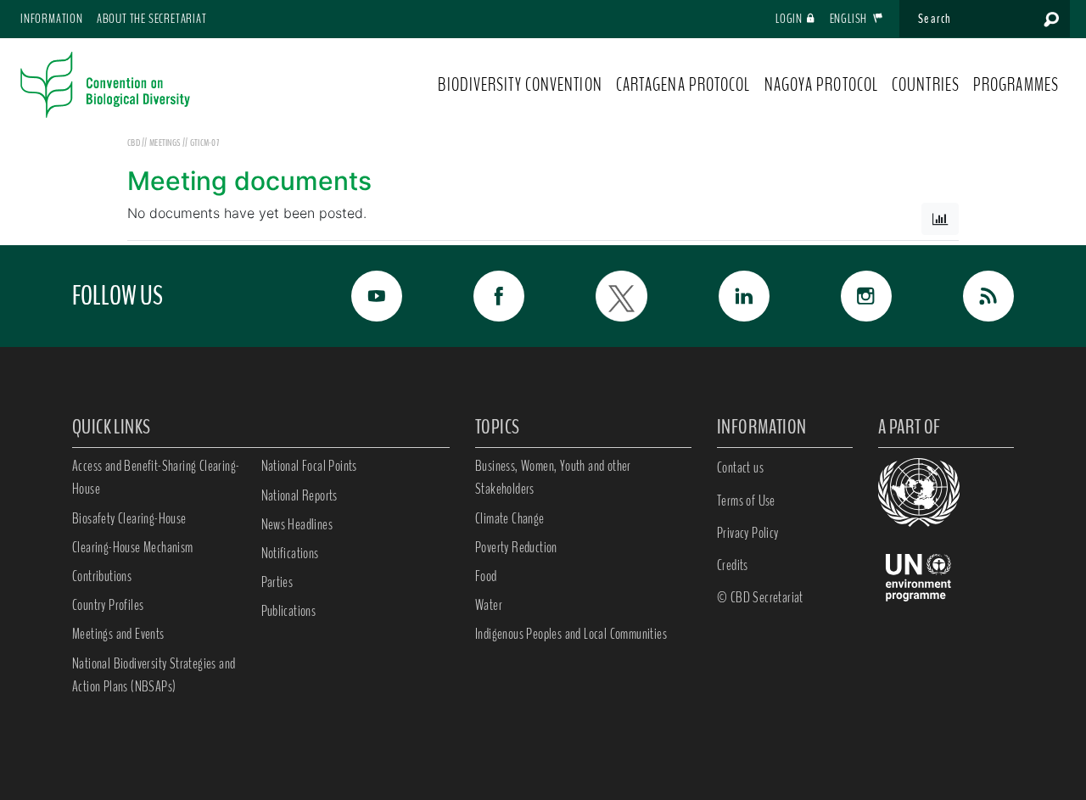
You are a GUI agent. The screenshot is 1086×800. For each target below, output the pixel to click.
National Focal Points (309, 466)
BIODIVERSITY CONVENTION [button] (520, 85)
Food (486, 576)
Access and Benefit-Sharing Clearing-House (155, 477)
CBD (133, 142)
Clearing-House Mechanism (132, 547)
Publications (288, 611)
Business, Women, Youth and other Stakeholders (553, 477)
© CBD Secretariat (760, 597)
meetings (165, 142)
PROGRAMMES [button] (1016, 85)
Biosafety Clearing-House (129, 518)
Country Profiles (107, 605)
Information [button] (51, 18)
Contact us (740, 467)
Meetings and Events (118, 634)
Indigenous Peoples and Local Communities (571, 634)
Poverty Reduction (516, 547)
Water (488, 605)
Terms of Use (746, 500)
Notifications (290, 553)
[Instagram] (847, 296)
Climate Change (510, 518)
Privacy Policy (748, 533)
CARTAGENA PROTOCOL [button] (683, 85)
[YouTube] (358, 296)
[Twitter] (602, 296)
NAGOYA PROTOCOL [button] (821, 85)
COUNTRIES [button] (926, 85)
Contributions (102, 576)
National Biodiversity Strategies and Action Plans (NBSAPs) (153, 675)
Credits (732, 565)
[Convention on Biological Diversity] (105, 84)
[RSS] (970, 296)
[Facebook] (480, 296)
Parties (277, 582)
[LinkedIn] (725, 296)
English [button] (850, 18)
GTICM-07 (204, 142)
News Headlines (297, 524)
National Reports (299, 495)
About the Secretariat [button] (152, 18)
